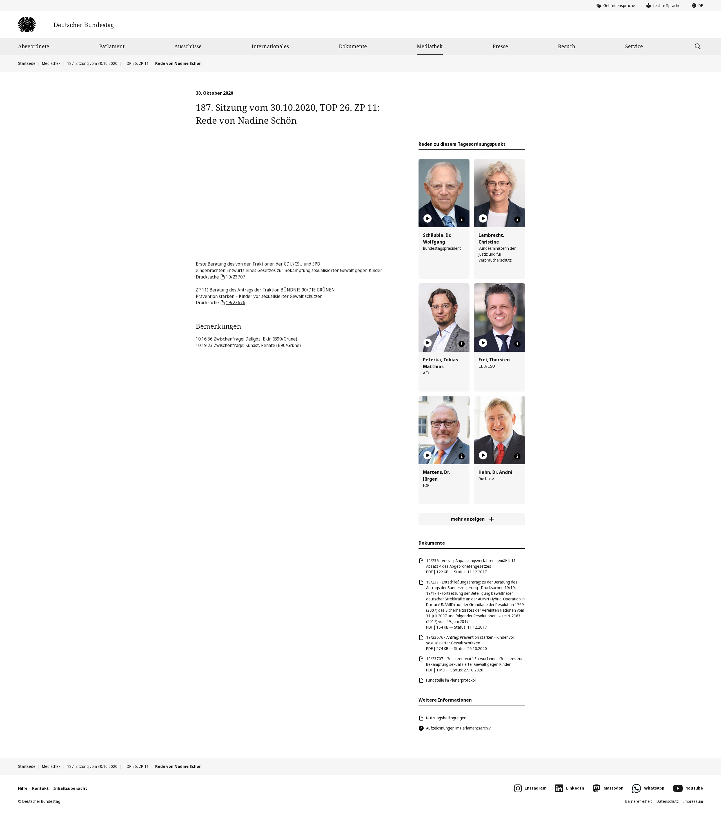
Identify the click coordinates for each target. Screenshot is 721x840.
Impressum (693, 801)
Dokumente (353, 46)
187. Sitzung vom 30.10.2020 (92, 63)
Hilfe (23, 788)
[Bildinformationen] (461, 219)
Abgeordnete (33, 46)
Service (634, 46)
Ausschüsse (188, 46)
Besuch (566, 46)
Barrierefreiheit (638, 801)
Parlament (111, 46)
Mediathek (430, 46)
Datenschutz (668, 801)
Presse (500, 46)
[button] (696, 5)
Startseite (26, 63)
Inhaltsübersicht (70, 788)
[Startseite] (66, 24)
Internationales (270, 46)
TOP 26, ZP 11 (136, 63)
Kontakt (40, 788)
